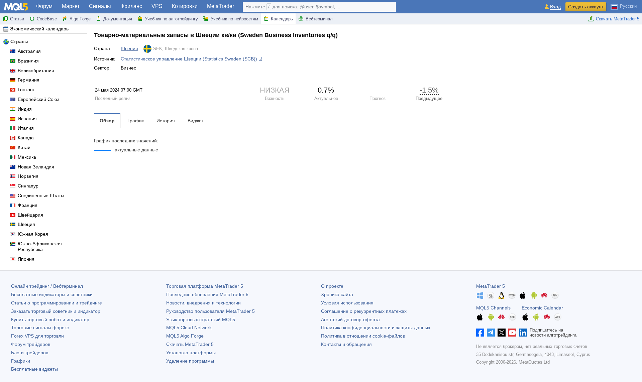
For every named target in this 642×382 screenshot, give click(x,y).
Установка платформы (191, 352)
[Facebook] (480, 333)
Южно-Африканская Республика (40, 246)
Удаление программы (190, 361)
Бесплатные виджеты (34, 369)
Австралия (29, 51)
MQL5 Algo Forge (185, 336)
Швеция (26, 224)
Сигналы (100, 6)
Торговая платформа (204, 286)
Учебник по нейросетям (234, 18)
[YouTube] (512, 333)
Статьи (17, 18)
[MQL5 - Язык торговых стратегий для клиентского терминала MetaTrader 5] (16, 7)
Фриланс (131, 6)
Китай (24, 147)
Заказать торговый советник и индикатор (55, 311)
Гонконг (26, 89)
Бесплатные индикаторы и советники (52, 294)
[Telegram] (491, 333)
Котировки (185, 6)
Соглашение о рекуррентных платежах (364, 311)
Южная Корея (33, 234)
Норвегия (28, 176)
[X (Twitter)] (502, 333)
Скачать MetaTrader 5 (617, 18)
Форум (44, 6)
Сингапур (28, 185)
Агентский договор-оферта (350, 319)
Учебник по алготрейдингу (171, 18)
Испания (27, 118)
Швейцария (30, 215)
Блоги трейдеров (29, 352)
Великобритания (36, 70)
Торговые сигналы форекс (40, 327)
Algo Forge (80, 18)
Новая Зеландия (36, 166)
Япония (26, 259)
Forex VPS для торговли (37, 336)
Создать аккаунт (586, 6)
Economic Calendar (542, 307)
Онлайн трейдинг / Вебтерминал (47, 286)
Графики (20, 361)
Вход (555, 6)
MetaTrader (220, 6)
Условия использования (347, 302)
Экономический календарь (39, 28)
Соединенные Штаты (41, 195)
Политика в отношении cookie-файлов (363, 336)
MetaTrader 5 (490, 286)
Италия (26, 128)
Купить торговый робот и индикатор (50, 319)
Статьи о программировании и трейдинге (56, 302)
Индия (25, 109)
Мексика (27, 157)
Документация (117, 18)
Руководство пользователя (210, 311)
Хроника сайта (337, 294)
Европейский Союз (38, 99)
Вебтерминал (319, 18)
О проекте (332, 286)
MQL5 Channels (493, 307)
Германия (28, 80)
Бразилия (28, 60)
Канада (26, 137)
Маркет (71, 6)
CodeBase (47, 18)
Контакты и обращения (346, 344)
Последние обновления (207, 294)
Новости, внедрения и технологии (203, 302)
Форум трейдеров (30, 344)
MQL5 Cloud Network (189, 327)
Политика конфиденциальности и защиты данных (375, 327)
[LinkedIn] (523, 333)
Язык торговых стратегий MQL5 (200, 319)
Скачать (190, 344)
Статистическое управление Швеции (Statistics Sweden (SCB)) (189, 58)
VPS (157, 6)
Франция (27, 205)
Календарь (282, 18)
